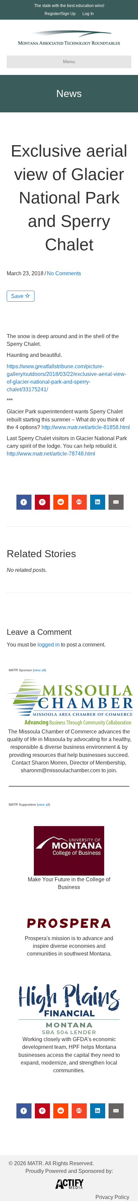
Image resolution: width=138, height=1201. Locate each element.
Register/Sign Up (60, 13)
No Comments (64, 273)
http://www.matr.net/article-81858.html (86, 427)
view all (39, 670)
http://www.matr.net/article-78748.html (51, 454)
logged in (49, 644)
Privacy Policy (112, 1197)
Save (18, 296)
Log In (88, 13)
